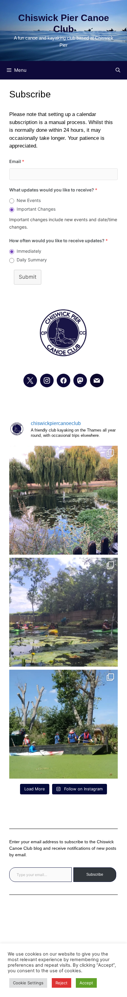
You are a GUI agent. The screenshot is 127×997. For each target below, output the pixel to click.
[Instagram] (47, 380)
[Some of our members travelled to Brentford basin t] (63, 724)
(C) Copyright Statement (63, 938)
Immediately (29, 251)
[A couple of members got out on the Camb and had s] (63, 500)
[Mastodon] (80, 380)
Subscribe (94, 874)
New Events (29, 200)
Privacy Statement (63, 921)
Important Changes (36, 209)
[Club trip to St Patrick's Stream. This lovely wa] (63, 612)
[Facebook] (63, 380)
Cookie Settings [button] (28, 982)
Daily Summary (32, 259)
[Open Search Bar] (118, 70)
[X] (30, 380)
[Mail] (96, 380)
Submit (27, 277)
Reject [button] (61, 982)
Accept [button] (86, 982)
